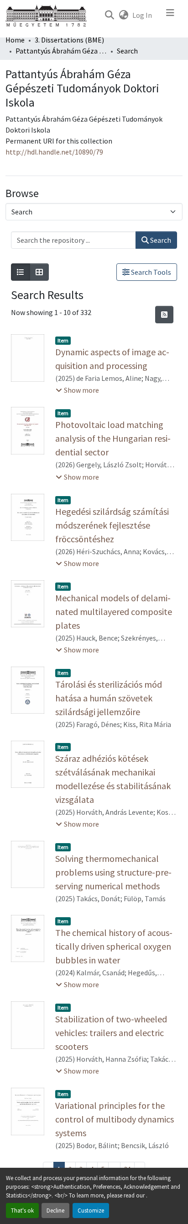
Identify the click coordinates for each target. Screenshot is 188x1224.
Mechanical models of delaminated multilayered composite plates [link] (113, 611)
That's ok (22, 1210)
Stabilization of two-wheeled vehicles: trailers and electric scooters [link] (111, 1032)
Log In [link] (142, 15)
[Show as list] (20, 272)
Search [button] (160, 240)
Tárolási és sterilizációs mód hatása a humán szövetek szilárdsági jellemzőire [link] (108, 698)
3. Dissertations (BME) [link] (69, 39)
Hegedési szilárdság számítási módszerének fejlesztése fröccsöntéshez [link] (112, 525)
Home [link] (15, 39)
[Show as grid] (39, 272)
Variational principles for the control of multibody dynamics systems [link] (114, 1119)
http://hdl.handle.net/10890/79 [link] (54, 151)
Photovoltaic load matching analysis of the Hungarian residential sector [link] (113, 438)
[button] (109, 15)
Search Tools (150, 272)
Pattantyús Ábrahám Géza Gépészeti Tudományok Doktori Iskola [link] (61, 50)
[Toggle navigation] (170, 15)
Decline (55, 1210)
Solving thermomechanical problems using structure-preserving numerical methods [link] (113, 872)
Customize (91, 1210)
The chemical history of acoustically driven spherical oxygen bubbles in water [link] (113, 946)
